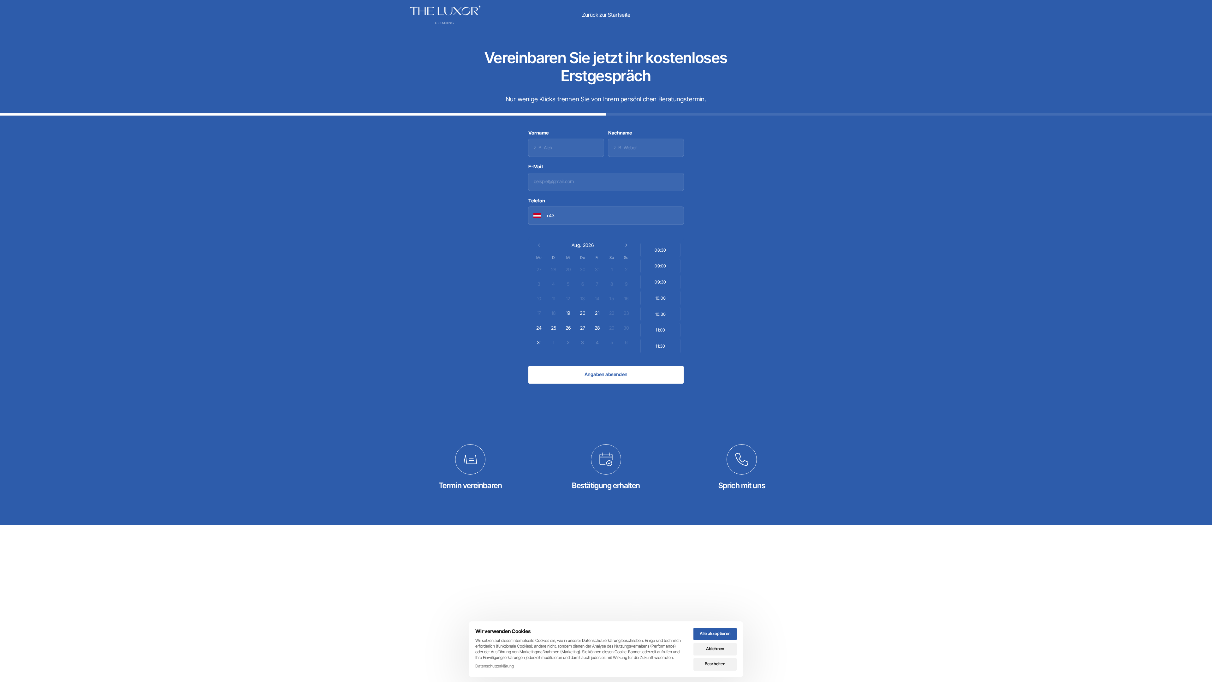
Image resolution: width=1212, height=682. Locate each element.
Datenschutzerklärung (494, 666)
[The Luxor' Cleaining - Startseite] (445, 15)
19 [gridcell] (568, 313)
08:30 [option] (660, 250)
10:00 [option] (660, 298)
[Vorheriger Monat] (539, 245)
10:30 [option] (660, 314)
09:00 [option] (660, 265)
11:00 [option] (660, 329)
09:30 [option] (660, 281)
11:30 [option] (660, 346)
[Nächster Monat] (626, 245)
